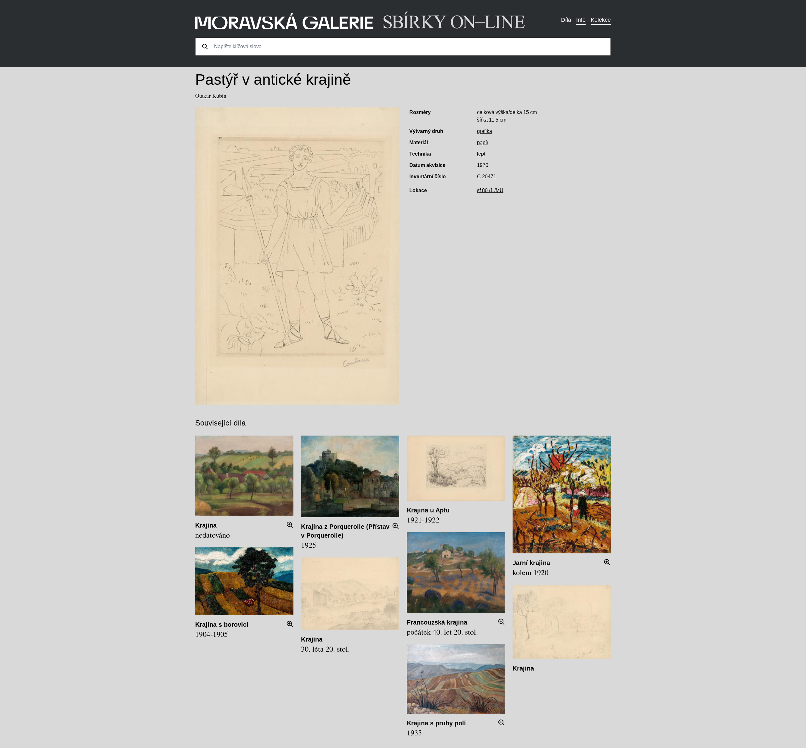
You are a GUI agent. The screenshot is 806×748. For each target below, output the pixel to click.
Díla (566, 20)
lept (481, 154)
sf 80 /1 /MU (490, 190)
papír (482, 142)
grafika (484, 131)
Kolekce (601, 20)
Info (581, 20)
